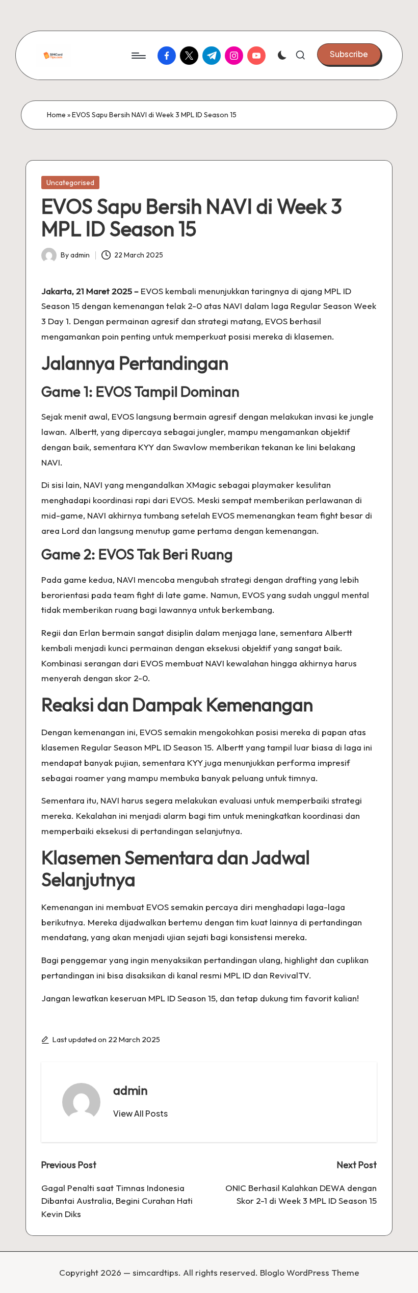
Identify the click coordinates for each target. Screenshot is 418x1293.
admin (130, 1090)
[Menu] (138, 55)
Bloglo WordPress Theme (309, 1272)
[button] (349, 54)
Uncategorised (70, 182)
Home (56, 114)
